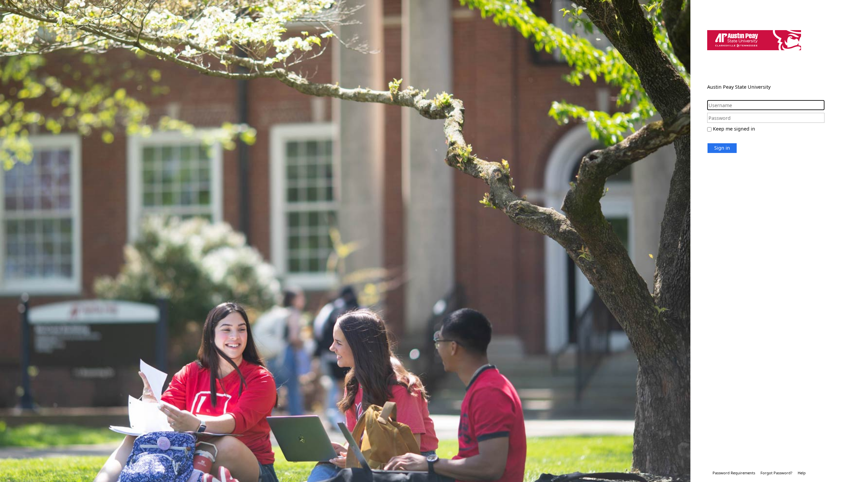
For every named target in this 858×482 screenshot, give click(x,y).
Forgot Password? (776, 472)
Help (802, 472)
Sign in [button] (722, 148)
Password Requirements (734, 472)
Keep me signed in (734, 129)
